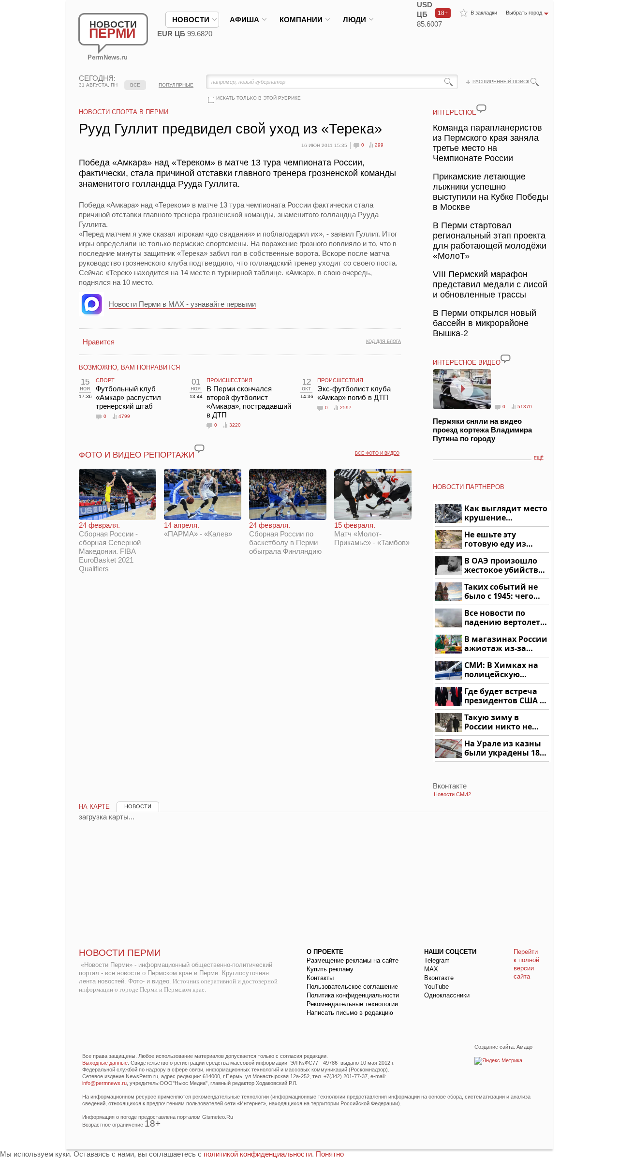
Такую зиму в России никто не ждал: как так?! (498, 722)
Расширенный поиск (501, 81)
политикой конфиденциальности (258, 1154)
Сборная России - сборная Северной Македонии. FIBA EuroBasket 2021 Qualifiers (110, 547)
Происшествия (229, 380)
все (135, 85)
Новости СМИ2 (452, 794)
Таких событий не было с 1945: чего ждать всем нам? (501, 591)
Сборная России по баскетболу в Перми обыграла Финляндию (285, 538)
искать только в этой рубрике (258, 98)
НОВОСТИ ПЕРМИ (120, 953)
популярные (176, 85)
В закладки (484, 12)
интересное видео (467, 362)
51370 (524, 406)
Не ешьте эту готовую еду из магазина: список (500, 539)
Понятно (330, 1154)
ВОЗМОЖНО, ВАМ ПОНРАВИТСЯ (129, 367)
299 (379, 145)
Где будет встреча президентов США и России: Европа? (504, 696)
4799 (124, 416)
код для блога (383, 341)
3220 (235, 425)
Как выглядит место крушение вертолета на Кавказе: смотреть (505, 513)
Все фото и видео (377, 453)
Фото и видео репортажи (136, 455)
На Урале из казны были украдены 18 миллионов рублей (503, 748)
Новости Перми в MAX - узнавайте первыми (182, 304)
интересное (454, 112)
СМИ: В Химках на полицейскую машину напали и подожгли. (501, 670)
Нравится (99, 342)
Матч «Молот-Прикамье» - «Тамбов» (372, 534)
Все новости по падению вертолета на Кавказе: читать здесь (504, 618)
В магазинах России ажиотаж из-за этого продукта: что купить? (505, 644)
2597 (346, 407)
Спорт (105, 380)
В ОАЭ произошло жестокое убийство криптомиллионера (505, 565)
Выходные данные (105, 1063)
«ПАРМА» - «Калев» (198, 529)
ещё (539, 458)
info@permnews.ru (104, 1083)
